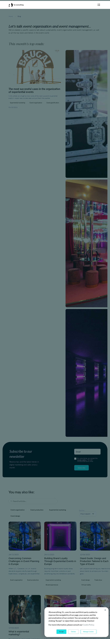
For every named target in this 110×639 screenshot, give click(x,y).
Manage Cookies (88, 631)
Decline (73, 631)
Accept (61, 631)
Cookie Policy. (88, 625)
